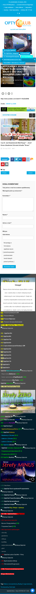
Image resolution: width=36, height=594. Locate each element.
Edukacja (9, 432)
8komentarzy (18, 148)
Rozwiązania (4, 587)
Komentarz (6, 195)
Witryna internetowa (6, 233)
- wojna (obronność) (7, 545)
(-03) (2, 495)
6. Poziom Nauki (25, 53)
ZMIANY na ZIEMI (11, 104)
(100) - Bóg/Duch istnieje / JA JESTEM (12, 309)
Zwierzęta (12, 587)
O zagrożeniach (27, 584)
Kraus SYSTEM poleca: (9, 4)
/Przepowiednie (24, 488)
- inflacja (3, 539)
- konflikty (4, 542)
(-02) (2, 488)
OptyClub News (19, 80)
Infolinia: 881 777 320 (26, 10)
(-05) (2, 501)
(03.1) (20, 429)
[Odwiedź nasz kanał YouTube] (3, 164)
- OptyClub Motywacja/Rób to (9, 429)
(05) (2, 423)
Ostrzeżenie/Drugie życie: (12, 564)
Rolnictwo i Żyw (8, 448)
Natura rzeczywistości (10, 584)
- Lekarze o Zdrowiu (7, 438)
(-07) (2, 507)
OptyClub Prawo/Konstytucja (12, 498)
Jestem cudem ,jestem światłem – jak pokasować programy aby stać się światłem (31, 173)
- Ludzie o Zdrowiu (6, 441)
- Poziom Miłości (7, 315)
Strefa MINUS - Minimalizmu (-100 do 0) (14, 63)
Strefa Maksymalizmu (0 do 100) (12, 59)
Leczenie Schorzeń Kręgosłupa (25, 4)
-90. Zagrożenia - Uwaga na (11, 53)
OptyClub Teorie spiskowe (11, 488)
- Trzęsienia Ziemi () (8, 526)
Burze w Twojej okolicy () (10, 523)
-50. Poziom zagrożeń (9, 50)
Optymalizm (28, 7)
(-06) (2, 504)
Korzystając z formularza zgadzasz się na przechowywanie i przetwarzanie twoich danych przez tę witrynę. (9, 252)
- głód (2, 548)
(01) (2, 457)
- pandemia (4, 536)
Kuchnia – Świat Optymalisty (11, 10)
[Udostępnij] (12, 159)
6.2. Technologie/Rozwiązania (11, 56)
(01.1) (15, 454)
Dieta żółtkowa (19, 7)
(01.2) (20, 451)
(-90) (2, 564)
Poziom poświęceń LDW (11, 312)
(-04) (2, 498)
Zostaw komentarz (9, 83)
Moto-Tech (7, 383)
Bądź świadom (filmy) (10, 561)
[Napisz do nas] (6, 164)
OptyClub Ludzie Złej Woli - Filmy (14, 554)
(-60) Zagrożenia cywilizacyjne (10, 529)
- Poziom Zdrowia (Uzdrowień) (11, 322)
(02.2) (15, 438)
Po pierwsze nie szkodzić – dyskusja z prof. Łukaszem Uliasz (16, 144)
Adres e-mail (7, 223)
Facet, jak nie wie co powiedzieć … (6, 173)
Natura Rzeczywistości (10, 370)
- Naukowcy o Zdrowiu (7, 435)
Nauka (20, 584)
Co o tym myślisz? (27, 56)
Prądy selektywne (9, 7)
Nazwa (5, 214)
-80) (2, 561)
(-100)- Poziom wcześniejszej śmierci (12, 569)
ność (18, 448)
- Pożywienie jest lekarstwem (9, 451)
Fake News (7, 485)
